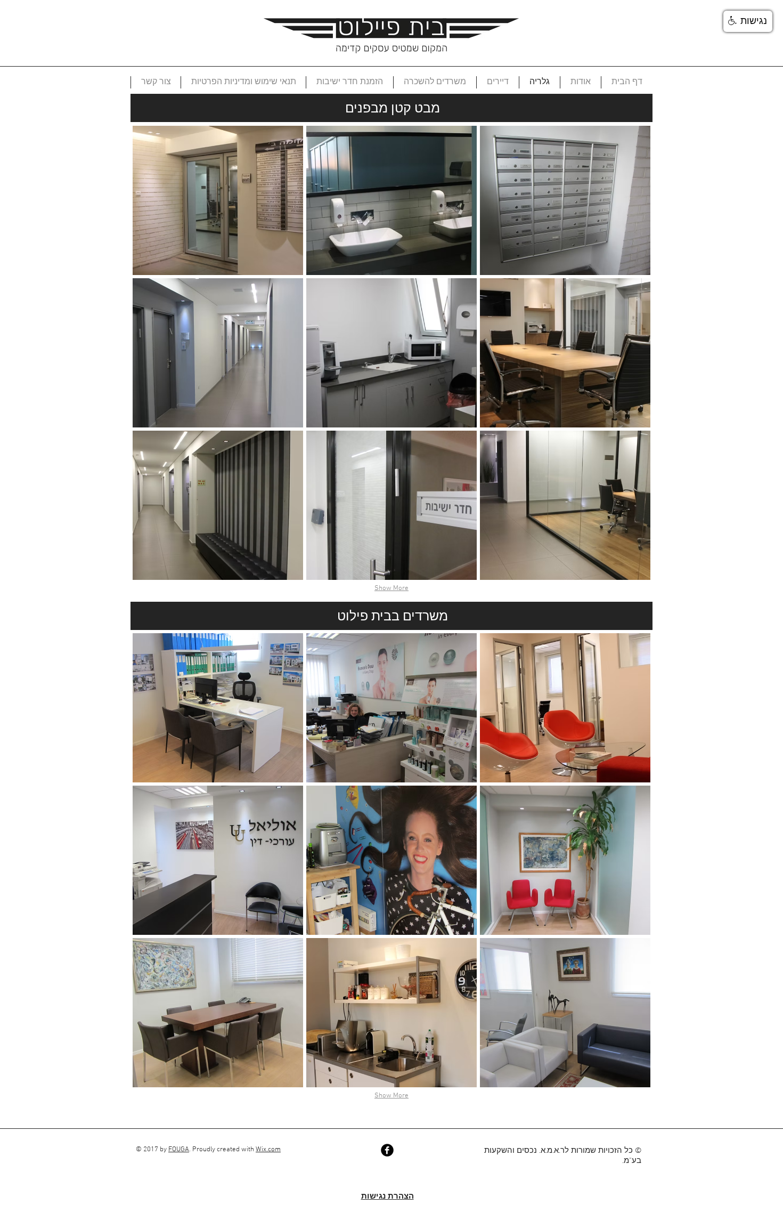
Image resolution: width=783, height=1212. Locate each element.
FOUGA (178, 1149)
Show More (391, 588)
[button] (218, 200)
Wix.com (268, 1149)
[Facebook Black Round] (387, 1150)
